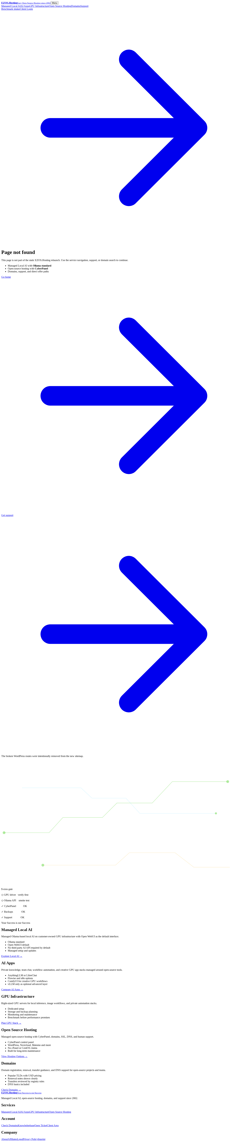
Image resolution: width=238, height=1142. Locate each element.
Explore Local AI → (11, 956)
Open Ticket (40, 1125)
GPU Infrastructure (39, 6)
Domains (75, 6)
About (4, 1139)
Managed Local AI (11, 6)
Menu (54, 3)
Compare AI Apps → (12, 989)
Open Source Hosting (60, 6)
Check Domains (9, 1125)
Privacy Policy (30, 1139)
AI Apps (25, 6)
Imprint (41, 1139)
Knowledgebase (26, 1125)
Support (84, 6)
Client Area (53, 1125)
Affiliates (12, 1139)
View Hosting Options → (14, 1056)
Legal (20, 1139)
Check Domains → (11, 1089)
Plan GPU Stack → (11, 1023)
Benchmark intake (10, 9)
